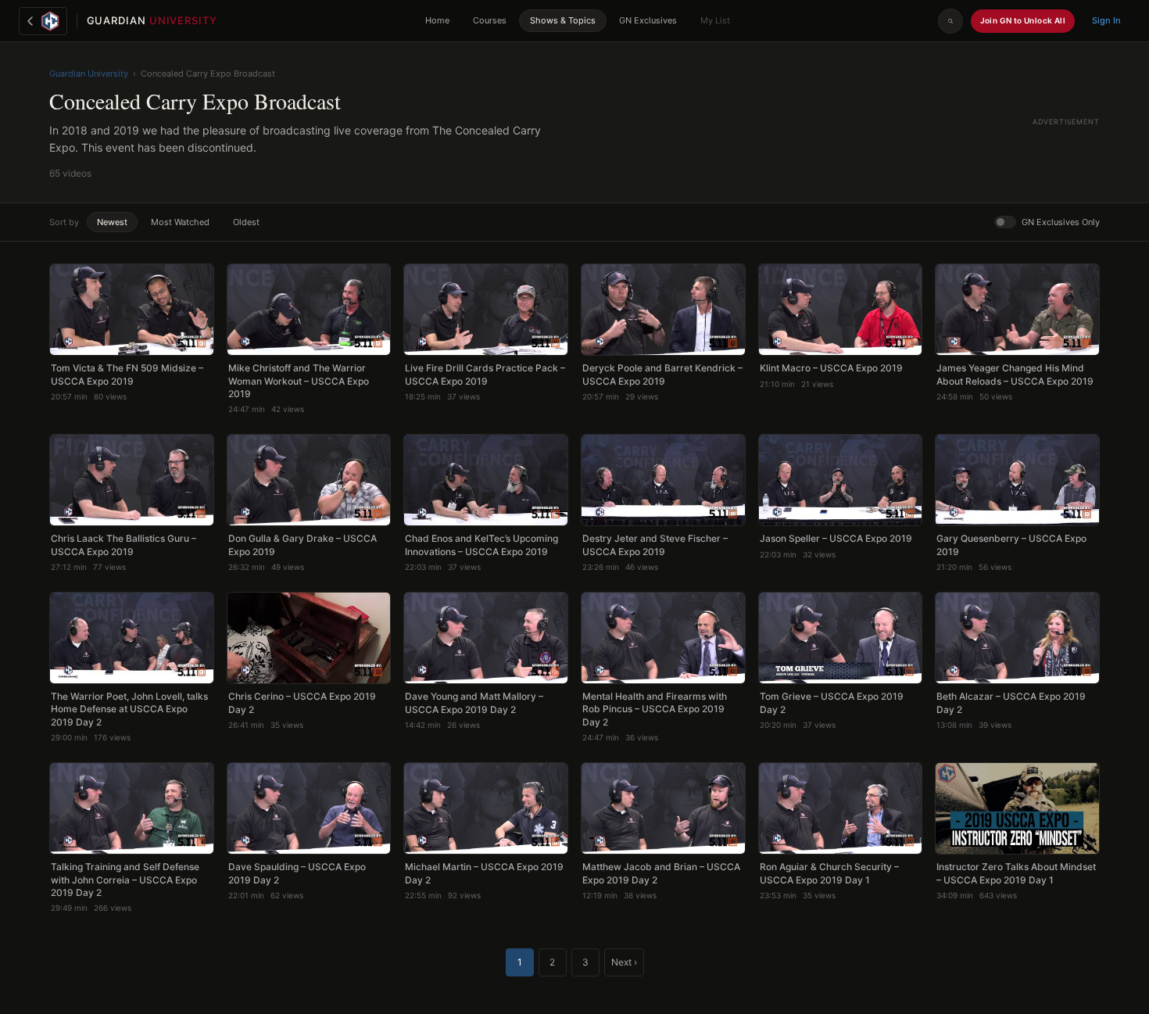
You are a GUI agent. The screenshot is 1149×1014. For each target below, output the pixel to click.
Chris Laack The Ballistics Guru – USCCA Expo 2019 (123, 544)
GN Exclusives (648, 20)
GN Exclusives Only (1061, 222)
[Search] (950, 21)
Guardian (152, 20)
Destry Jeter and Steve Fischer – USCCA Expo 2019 (655, 544)
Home (437, 20)
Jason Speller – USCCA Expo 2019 (836, 538)
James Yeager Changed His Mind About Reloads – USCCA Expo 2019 (1015, 374)
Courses (489, 20)
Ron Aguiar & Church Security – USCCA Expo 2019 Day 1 (829, 873)
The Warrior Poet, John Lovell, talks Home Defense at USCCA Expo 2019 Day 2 (129, 708)
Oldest (246, 222)
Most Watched (180, 222)
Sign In (1106, 20)
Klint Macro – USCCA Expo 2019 (831, 368)
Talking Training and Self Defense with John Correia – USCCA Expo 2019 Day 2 (125, 879)
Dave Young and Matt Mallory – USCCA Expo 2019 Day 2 (474, 702)
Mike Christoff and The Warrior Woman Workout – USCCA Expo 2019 (298, 380)
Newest (112, 222)
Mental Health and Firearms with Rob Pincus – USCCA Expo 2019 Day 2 (654, 708)
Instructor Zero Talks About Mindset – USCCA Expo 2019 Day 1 (1016, 873)
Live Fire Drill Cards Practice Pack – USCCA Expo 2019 (485, 374)
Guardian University (88, 73)
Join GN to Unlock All (1022, 20)
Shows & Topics (563, 20)
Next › (624, 962)
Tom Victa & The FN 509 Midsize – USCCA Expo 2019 (127, 374)
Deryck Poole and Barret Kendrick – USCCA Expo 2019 (662, 374)
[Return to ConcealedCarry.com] (43, 21)
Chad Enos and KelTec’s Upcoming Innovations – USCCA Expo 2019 (481, 544)
